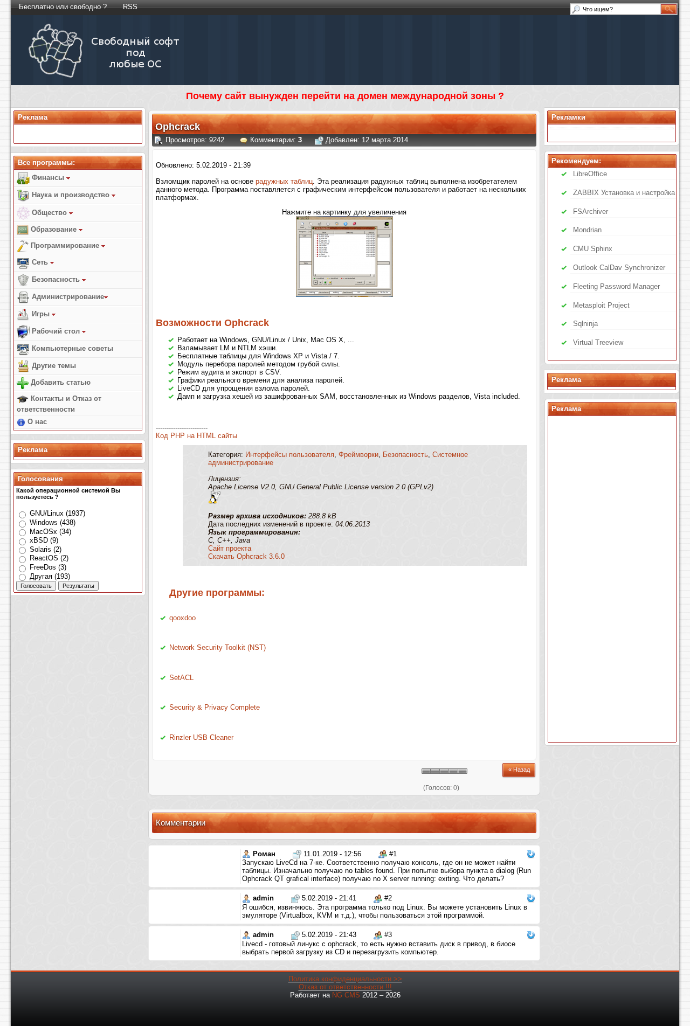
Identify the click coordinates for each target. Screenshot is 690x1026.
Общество (49, 213)
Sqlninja (585, 324)
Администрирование (67, 297)
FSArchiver (590, 211)
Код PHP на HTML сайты (196, 436)
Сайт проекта (229, 548)
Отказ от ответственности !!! (345, 987)
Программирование (65, 245)
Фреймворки (358, 454)
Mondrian (587, 230)
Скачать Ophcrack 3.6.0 (246, 556)
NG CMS (346, 995)
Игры (41, 314)
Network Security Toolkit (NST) (217, 647)
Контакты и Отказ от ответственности (59, 403)
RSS (130, 7)
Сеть (40, 262)
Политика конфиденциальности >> (345, 979)
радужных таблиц (284, 181)
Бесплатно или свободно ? (63, 7)
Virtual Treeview (598, 342)
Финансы (48, 178)
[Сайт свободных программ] (106, 77)
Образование (54, 229)
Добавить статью (60, 382)
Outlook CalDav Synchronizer (619, 268)
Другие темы (53, 366)
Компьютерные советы (71, 348)
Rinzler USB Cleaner (201, 737)
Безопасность (56, 279)
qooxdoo (182, 618)
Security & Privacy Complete (214, 707)
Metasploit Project (601, 305)
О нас (36, 422)
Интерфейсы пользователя (289, 454)
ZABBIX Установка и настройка (624, 193)
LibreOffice (590, 174)
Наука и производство (71, 195)
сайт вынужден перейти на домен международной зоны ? (364, 96)
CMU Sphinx (592, 249)
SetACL (181, 678)
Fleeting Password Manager (616, 286)
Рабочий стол (56, 331)
